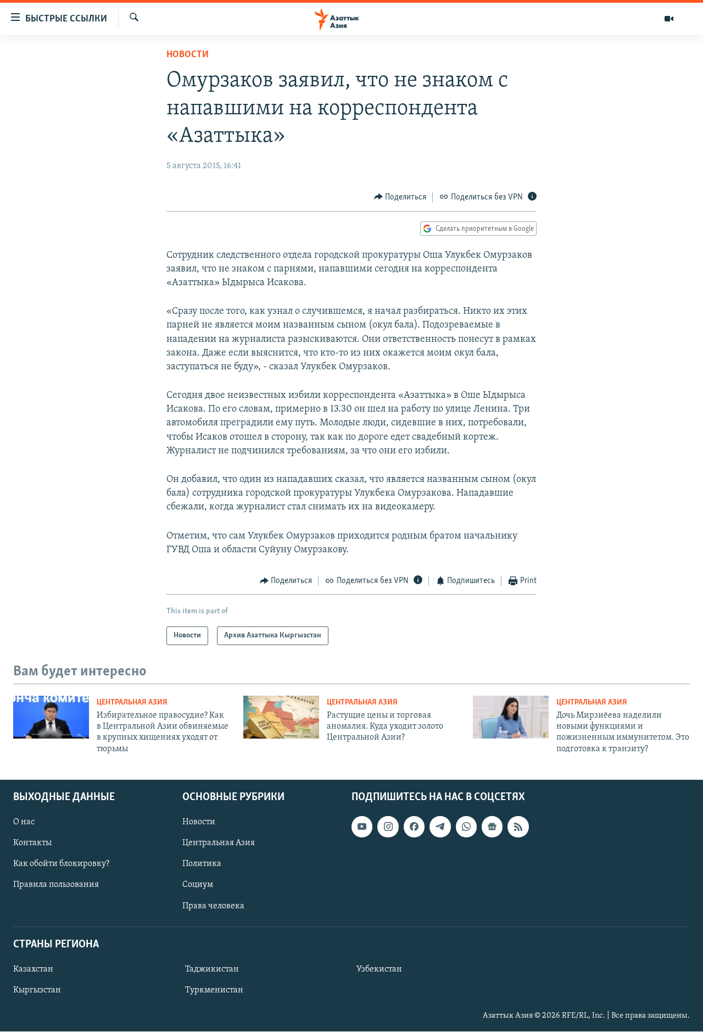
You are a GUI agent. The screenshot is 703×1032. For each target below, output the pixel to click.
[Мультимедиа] (668, 18)
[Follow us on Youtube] (362, 826)
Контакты (32, 843)
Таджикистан (212, 969)
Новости (187, 55)
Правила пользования (56, 885)
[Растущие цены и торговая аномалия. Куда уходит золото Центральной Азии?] (281, 717)
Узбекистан (379, 969)
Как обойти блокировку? (61, 864)
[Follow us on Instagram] (387, 826)
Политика (201, 864)
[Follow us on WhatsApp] (466, 826)
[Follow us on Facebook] (414, 826)
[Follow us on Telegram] (439, 826)
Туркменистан (214, 990)
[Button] (400, 197)
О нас (24, 822)
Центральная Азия (132, 702)
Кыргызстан (37, 990)
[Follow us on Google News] (492, 826)
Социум (197, 885)
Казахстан (33, 969)
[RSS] (517, 826)
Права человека (213, 906)
